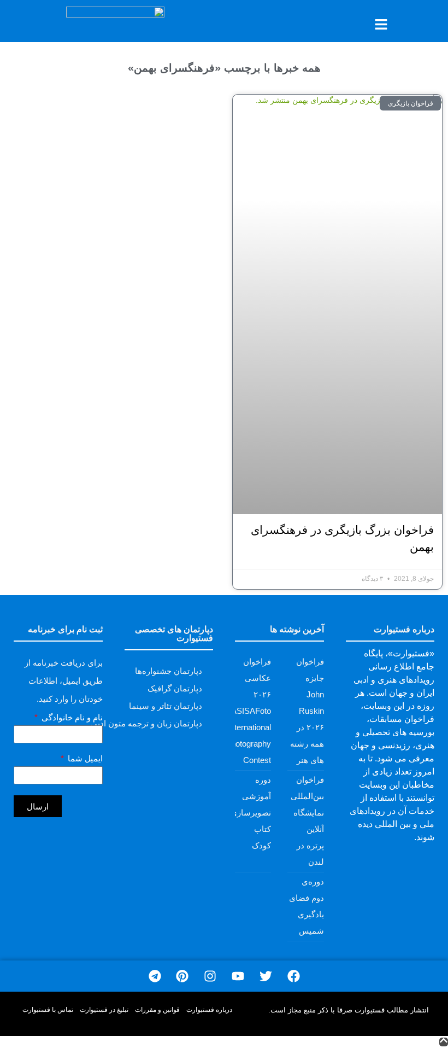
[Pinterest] (182, 976)
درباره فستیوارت (209, 1010)
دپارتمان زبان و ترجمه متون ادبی (146, 723)
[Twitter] (266, 976)
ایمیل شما (84, 758)
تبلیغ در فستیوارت (104, 1010)
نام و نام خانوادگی (71, 717)
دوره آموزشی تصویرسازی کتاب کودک (251, 812)
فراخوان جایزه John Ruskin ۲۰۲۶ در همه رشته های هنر (307, 711)
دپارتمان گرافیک (175, 688)
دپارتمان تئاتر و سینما (165, 706)
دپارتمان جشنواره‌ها (168, 671)
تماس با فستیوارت (47, 1010)
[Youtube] (238, 976)
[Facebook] (294, 976)
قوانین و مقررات (157, 1010)
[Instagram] (210, 976)
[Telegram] (155, 976)
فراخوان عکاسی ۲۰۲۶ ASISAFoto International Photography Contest (248, 711)
